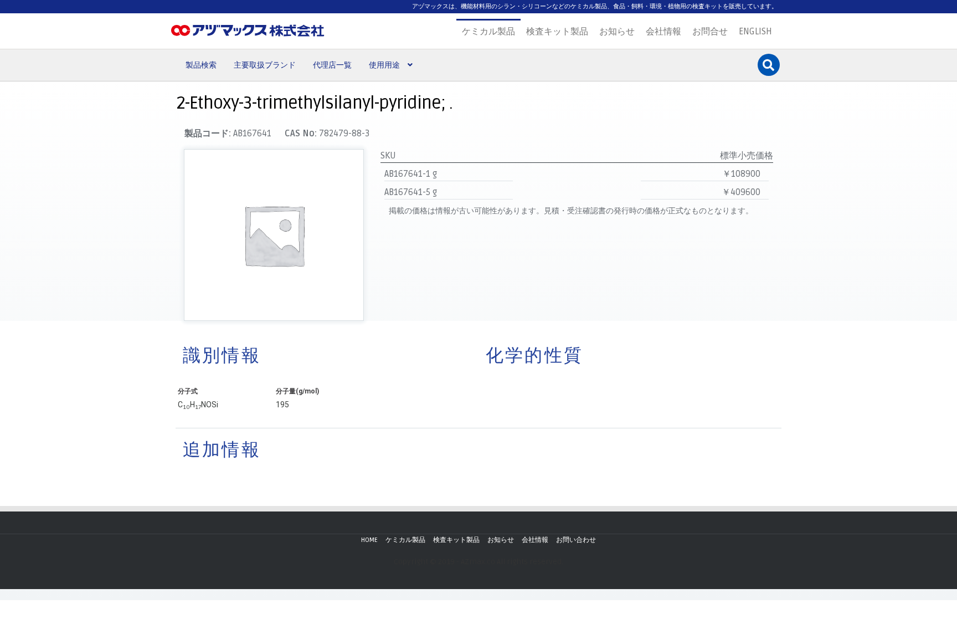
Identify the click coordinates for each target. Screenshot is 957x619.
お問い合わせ (576, 540)
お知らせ (617, 31)
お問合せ (710, 31)
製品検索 (201, 65)
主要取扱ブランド (265, 65)
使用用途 (384, 65)
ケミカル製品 (488, 31)
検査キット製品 (557, 31)
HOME (369, 540)
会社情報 (663, 31)
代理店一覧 (332, 65)
